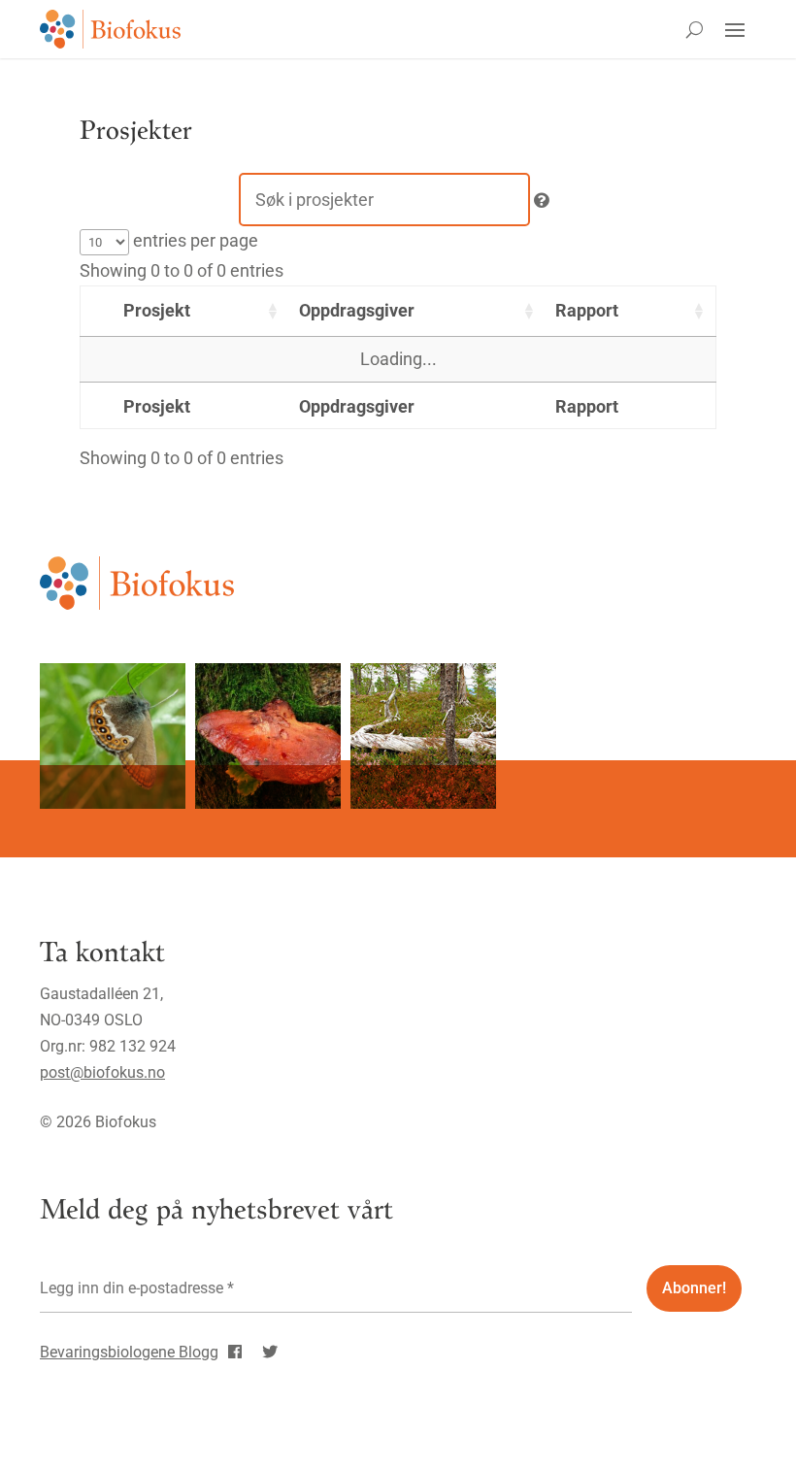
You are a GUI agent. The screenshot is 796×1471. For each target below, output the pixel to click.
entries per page (193, 240)
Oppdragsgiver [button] (357, 310)
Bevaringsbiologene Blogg (129, 1352)
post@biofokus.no (102, 1072)
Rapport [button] (586, 310)
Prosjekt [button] (156, 310)
